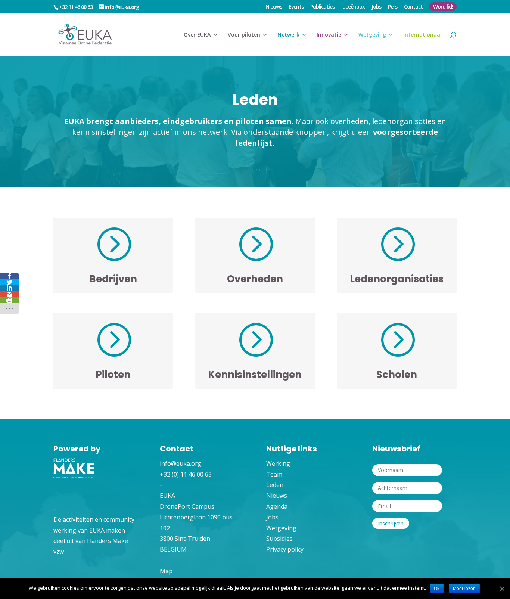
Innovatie (329, 35)
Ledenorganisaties (397, 279)
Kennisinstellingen (255, 374)
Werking (278, 463)
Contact (413, 7)
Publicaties (322, 7)
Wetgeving (372, 35)
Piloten (113, 374)
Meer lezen (464, 588)
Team (274, 474)
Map (166, 571)
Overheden (255, 279)
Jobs (376, 7)
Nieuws (273, 7)
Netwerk (288, 35)
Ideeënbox (353, 7)
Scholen (396, 374)
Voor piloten (244, 35)
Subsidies (279, 538)
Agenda (276, 506)
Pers (392, 7)
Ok (436, 588)
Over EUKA (197, 35)
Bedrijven (113, 279)
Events (296, 7)
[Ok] (501, 589)
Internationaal (422, 35)
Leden (274, 485)
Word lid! (443, 6)
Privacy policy (285, 549)
